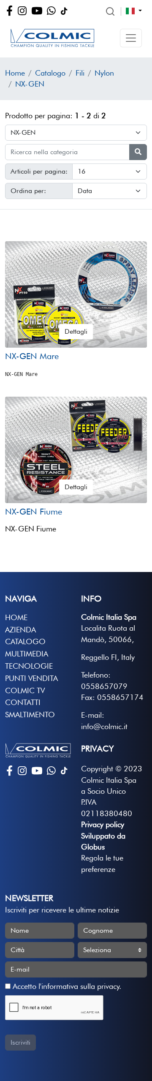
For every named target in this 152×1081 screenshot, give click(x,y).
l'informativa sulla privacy (78, 986)
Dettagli (76, 331)
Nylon (104, 72)
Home (15, 72)
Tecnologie (29, 666)
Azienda (20, 629)
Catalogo (50, 72)
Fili (80, 72)
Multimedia (26, 653)
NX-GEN (29, 83)
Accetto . (66, 986)
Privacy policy (102, 824)
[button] (131, 38)
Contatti (23, 702)
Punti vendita (31, 678)
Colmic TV (25, 690)
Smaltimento (30, 714)
